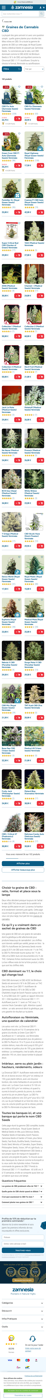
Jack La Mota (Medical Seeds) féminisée (9, 409)
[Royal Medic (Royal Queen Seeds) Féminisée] (34, 565)
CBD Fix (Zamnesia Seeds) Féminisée (33, 107)
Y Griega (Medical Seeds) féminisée (10, 535)
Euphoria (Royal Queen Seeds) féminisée (9, 621)
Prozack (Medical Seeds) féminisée (32, 451)
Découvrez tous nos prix (23, 1280)
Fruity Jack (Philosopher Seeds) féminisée (11, 793)
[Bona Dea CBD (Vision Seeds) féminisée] (12, 736)
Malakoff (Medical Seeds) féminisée (33, 408)
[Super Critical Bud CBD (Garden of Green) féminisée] (12, 231)
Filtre (6, 69)
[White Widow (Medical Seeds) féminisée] (34, 479)
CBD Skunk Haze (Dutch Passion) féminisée (32, 536)
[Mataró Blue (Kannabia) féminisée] (34, 779)
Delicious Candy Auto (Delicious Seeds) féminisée (34, 836)
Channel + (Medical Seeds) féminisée (33, 287)
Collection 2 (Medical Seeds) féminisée (34, 327)
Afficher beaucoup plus (23, 869)
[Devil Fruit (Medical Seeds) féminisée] (34, 355)
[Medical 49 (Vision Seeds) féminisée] (34, 736)
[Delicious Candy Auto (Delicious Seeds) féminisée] (34, 822)
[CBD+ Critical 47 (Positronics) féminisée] (12, 822)
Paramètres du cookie (23, 1395)
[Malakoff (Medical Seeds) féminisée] (34, 395)
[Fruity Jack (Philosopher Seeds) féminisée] (12, 779)
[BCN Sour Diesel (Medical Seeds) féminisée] (12, 479)
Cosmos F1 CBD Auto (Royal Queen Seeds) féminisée (34, 202)
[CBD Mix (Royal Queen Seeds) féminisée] (12, 693)
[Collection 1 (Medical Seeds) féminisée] (12, 314)
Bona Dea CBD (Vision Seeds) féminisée (8, 750)
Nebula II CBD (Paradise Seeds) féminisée (9, 664)
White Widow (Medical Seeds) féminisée (32, 493)
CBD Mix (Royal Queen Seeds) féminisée (9, 707)
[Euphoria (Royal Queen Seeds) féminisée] (12, 608)
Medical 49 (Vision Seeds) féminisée (33, 749)
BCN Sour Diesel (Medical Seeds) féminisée (9, 493)
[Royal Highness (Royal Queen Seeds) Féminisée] (34, 141)
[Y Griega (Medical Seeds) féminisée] (12, 522)
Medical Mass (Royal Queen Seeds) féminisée (34, 621)
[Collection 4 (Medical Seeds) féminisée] (12, 355)
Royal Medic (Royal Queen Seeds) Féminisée (33, 578)
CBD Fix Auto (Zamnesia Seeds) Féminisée (10, 108)
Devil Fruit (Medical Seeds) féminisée (33, 368)
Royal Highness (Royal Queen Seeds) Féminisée (34, 155)
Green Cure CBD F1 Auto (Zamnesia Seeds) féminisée (10, 155)
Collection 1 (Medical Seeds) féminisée (11, 327)
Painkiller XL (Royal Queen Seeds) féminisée (10, 202)
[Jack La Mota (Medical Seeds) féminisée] (12, 395)
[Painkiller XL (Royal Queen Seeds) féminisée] (12, 188)
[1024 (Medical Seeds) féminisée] (34, 231)
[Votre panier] (44, 7)
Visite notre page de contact (33, 1349)
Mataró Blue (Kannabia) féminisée (34, 792)
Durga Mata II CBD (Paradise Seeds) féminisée (33, 664)
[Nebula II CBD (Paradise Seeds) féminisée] (12, 650)
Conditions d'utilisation (8, 1257)
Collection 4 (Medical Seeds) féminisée (11, 368)
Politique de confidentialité (32, 1255)
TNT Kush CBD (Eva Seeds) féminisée (33, 706)
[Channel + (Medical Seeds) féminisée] (34, 274)
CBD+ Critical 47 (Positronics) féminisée (9, 836)
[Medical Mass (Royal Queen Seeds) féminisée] (34, 608)
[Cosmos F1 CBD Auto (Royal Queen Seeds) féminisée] (34, 188)
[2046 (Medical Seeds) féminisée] (12, 274)
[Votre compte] (40, 7)
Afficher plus (23, 863)
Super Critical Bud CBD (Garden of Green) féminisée (10, 245)
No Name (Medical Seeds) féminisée (10, 451)
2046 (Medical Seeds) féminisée (9, 287)
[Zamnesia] (22, 7)
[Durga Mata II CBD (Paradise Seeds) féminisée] (34, 650)
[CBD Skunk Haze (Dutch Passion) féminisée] (34, 522)
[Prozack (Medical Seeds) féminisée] (34, 438)
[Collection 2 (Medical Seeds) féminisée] (34, 314)
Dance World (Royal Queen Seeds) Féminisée (11, 578)
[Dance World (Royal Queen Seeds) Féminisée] (12, 565)
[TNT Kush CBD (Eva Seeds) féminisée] (34, 693)
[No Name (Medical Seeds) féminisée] (12, 438)
